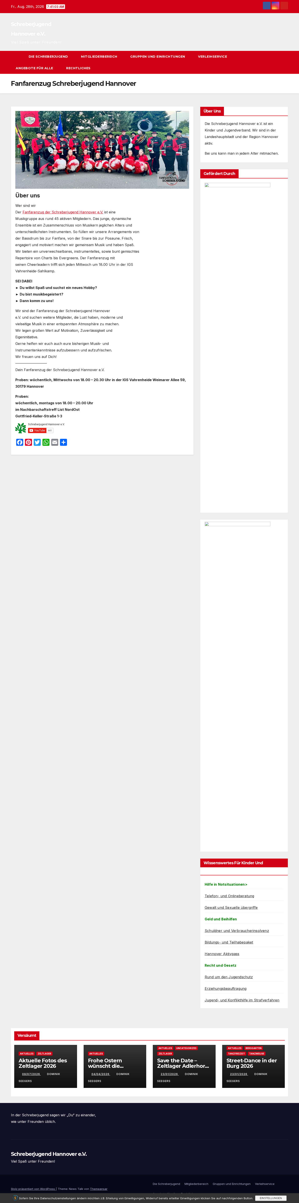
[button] (276, 62)
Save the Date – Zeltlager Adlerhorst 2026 (183, 1066)
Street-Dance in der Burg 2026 (252, 1063)
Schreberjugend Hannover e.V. (48, 1154)
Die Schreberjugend (49, 57)
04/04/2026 (100, 1074)
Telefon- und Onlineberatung (229, 896)
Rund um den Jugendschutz (229, 977)
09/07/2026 (31, 1074)
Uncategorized (186, 1048)
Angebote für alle (35, 68)
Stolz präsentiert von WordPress (33, 1189)
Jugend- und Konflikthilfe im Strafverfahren (242, 1000)
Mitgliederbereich (99, 57)
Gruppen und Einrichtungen (158, 57)
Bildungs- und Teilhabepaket (229, 942)
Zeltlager (44, 1053)
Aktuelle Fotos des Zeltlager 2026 (43, 1063)
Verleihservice (213, 57)
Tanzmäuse (256, 1053)
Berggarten (254, 1048)
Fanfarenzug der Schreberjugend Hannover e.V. (63, 212)
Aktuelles (26, 1053)
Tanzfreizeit (236, 1053)
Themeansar (98, 1189)
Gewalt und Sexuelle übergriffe (231, 907)
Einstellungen (271, 1198)
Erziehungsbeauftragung (225, 988)
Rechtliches (78, 68)
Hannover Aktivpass (222, 954)
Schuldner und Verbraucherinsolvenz (237, 930)
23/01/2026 (170, 1074)
